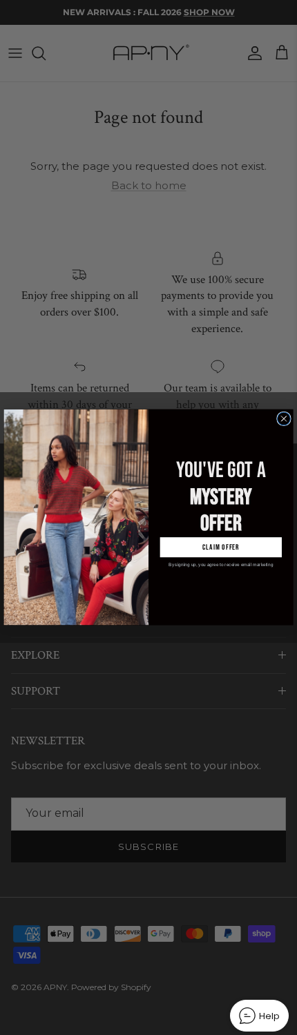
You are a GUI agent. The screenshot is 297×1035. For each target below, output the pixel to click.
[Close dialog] (284, 418)
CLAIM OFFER (221, 547)
